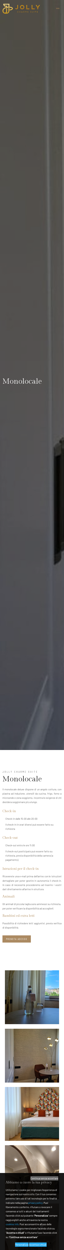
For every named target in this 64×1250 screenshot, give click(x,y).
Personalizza (22, 1244)
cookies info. (12, 1224)
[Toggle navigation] (58, 8)
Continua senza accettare (44, 1178)
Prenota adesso (16, 939)
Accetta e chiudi (38, 1244)
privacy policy (35, 1202)
